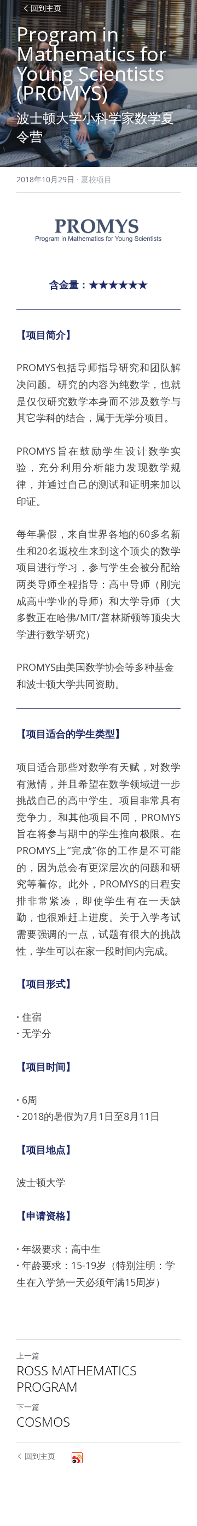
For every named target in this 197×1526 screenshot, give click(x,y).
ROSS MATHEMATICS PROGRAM (76, 1378)
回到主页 (46, 8)
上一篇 (27, 1355)
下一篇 (27, 1407)
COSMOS (43, 1422)
